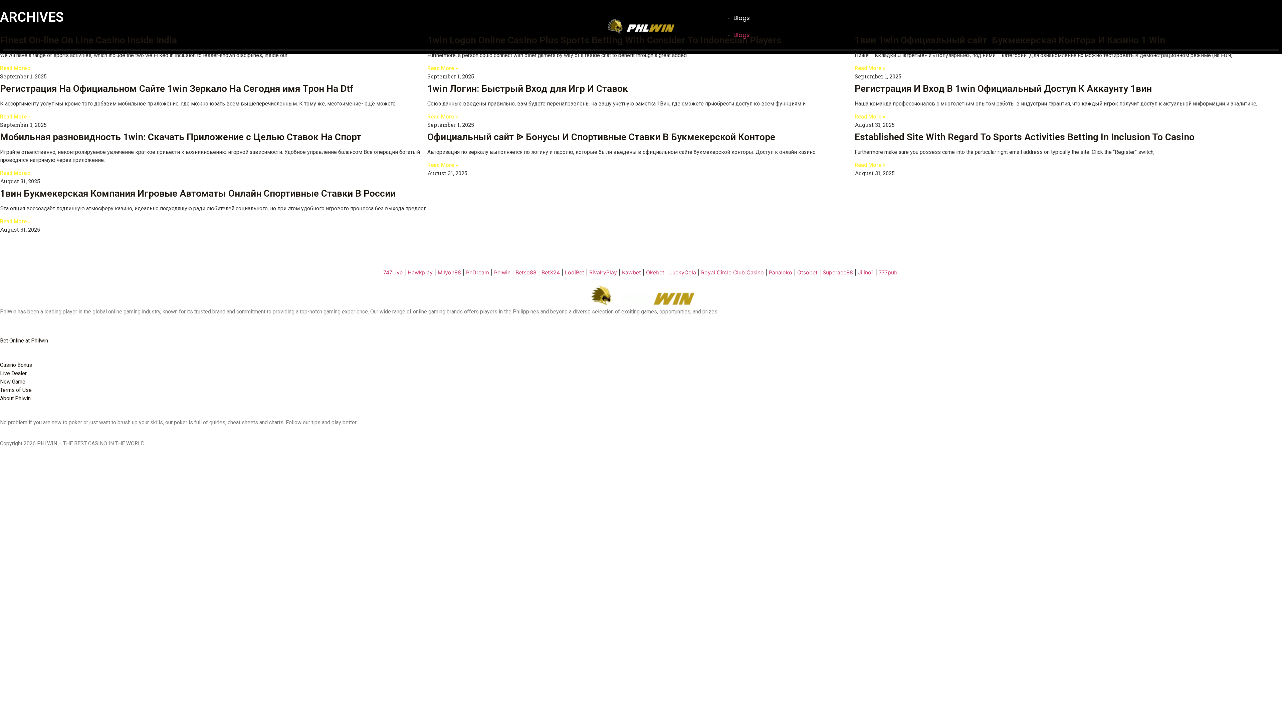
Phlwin (502, 272)
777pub (888, 272)
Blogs (741, 18)
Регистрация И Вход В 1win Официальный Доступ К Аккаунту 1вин (1003, 88)
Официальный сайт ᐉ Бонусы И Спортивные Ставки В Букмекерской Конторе (601, 137)
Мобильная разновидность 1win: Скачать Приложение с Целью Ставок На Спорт (180, 137)
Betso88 (526, 272)
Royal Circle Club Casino (732, 272)
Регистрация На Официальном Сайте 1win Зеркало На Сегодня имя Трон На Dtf (177, 88)
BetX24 (551, 272)
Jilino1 (866, 272)
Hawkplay (420, 272)
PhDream (477, 272)
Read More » (15, 68)
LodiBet (574, 272)
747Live (393, 272)
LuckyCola (682, 272)
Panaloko (780, 272)
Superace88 (838, 272)
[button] (785, 26)
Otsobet (807, 272)
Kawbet (631, 272)
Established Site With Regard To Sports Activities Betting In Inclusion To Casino (1025, 137)
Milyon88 (449, 272)
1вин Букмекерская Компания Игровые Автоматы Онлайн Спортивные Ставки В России (198, 193)
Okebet (655, 272)
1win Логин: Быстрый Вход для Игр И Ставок (527, 88)
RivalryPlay (603, 272)
